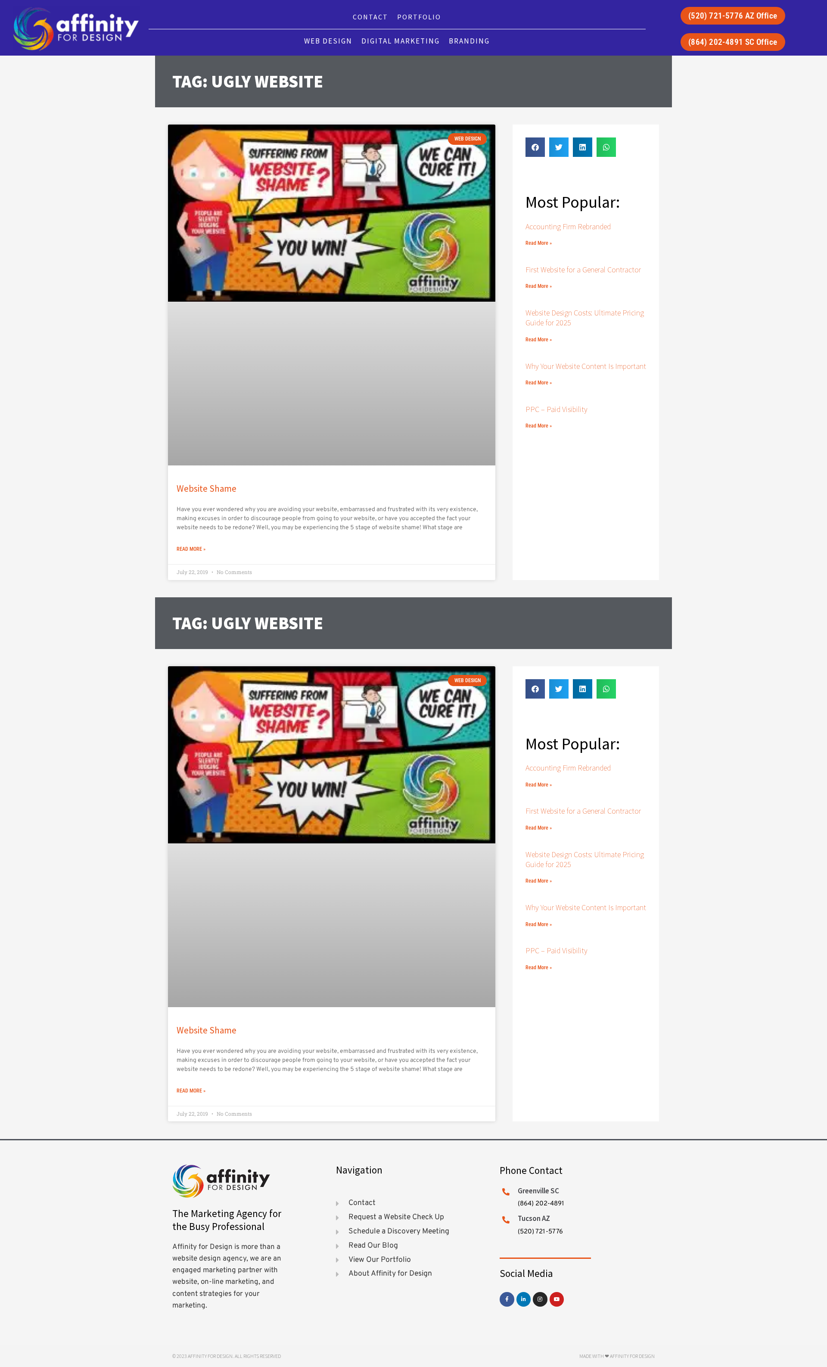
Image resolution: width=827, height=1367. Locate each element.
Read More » (191, 549)
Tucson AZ (534, 1218)
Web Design (328, 41)
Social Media (526, 1273)
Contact (370, 16)
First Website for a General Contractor (583, 270)
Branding (469, 41)
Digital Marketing (400, 41)
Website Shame (206, 488)
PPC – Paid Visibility (556, 409)
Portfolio (419, 16)
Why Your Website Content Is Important (585, 366)
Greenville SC (538, 1190)
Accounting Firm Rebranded (568, 226)
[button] (535, 147)
